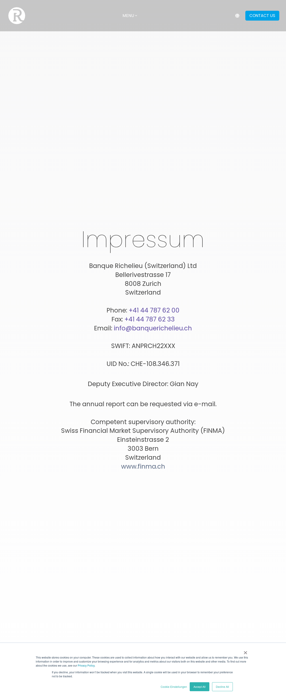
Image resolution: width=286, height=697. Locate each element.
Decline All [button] (222, 686)
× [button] (245, 651)
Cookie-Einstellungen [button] (174, 686)
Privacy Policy (86, 665)
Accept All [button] (199, 686)
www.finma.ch (143, 466)
